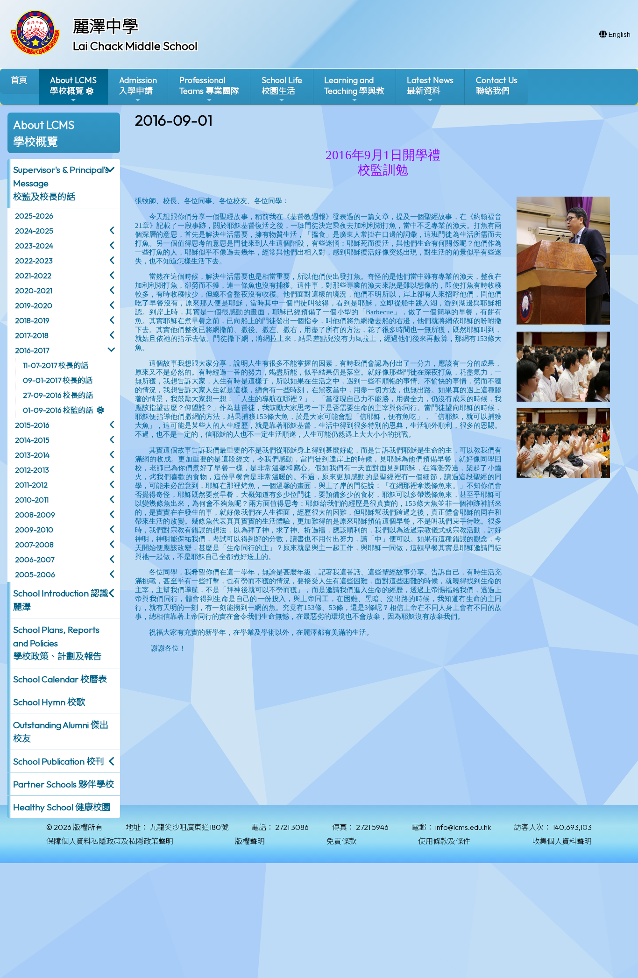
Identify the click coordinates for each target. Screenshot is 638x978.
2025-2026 (34, 215)
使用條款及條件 (444, 841)
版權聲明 (250, 841)
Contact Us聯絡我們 (496, 85)
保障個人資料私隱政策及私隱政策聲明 (109, 841)
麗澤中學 (105, 26)
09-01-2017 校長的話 (57, 380)
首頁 (19, 80)
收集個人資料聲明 (562, 841)
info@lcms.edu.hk (463, 827)
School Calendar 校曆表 (60, 679)
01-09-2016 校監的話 (58, 410)
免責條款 (341, 841)
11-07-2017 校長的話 (55, 365)
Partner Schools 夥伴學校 (63, 784)
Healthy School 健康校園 (62, 807)
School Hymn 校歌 (49, 702)
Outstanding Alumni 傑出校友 (60, 731)
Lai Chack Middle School (135, 45)
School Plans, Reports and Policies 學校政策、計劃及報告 (57, 643)
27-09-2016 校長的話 (58, 395)
